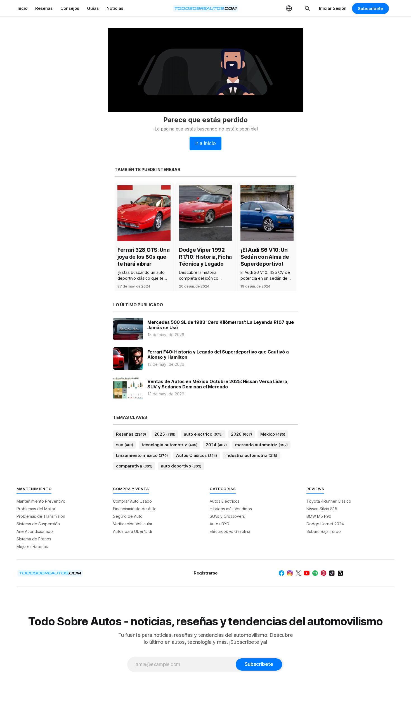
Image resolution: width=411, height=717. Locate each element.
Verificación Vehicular (132, 523)
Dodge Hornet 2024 (325, 523)
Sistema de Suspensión (38, 523)
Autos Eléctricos (225, 501)
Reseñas (44, 8)
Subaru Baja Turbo (323, 531)
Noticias (115, 8)
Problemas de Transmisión (40, 516)
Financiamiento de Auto (135, 508)
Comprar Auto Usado (132, 501)
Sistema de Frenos (33, 538)
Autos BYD (219, 523)
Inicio (21, 8)
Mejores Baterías (32, 546)
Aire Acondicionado (34, 531)
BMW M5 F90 (318, 516)
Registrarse (206, 573)
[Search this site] (307, 8)
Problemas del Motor (35, 508)
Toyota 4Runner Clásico (328, 501)
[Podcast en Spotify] (315, 573)
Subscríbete (370, 8)
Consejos (69, 8)
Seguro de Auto (128, 516)
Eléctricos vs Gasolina (230, 531)
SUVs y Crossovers (227, 516)
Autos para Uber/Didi (132, 531)
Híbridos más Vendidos (231, 508)
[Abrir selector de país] (288, 8)
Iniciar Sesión (332, 8)
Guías (93, 8)
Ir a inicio (205, 143)
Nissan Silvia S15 (321, 508)
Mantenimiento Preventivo (40, 501)
